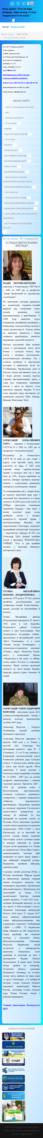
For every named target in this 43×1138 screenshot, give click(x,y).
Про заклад (12, 238)
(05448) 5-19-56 (23, 20)
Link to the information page (19, 107)
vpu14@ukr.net (9, 70)
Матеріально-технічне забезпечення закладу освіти (17, 179)
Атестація (10, 139)
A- (24, 3)
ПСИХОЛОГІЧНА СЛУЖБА (16, 198)
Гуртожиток (11, 192)
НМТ (7, 112)
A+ (12, 3)
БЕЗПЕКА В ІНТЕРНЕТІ (14, 118)
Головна (11, 34)
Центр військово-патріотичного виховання (20, 216)
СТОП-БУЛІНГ (11, 123)
